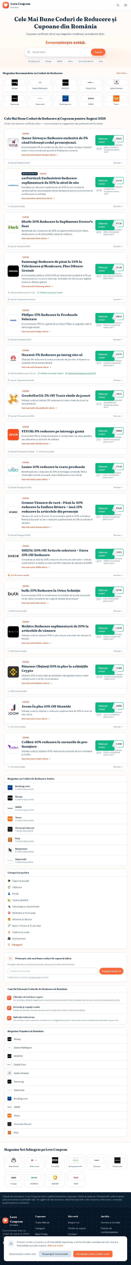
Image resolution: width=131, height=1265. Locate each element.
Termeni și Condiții (110, 1222)
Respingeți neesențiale (55, 1253)
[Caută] (118, 5)
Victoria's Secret (85, 61)
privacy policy (35, 977)
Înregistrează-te (111, 971)
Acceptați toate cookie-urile (93, 1253)
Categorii (40, 1228)
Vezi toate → (122, 73)
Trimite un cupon (77, 1228)
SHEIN (59, 61)
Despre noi (73, 1222)
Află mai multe (55, 1245)
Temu (70, 61)
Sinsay (49, 61)
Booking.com (34, 61)
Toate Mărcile (42, 1222)
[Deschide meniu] (125, 5)
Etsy (101, 61)
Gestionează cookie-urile (22, 1253)
